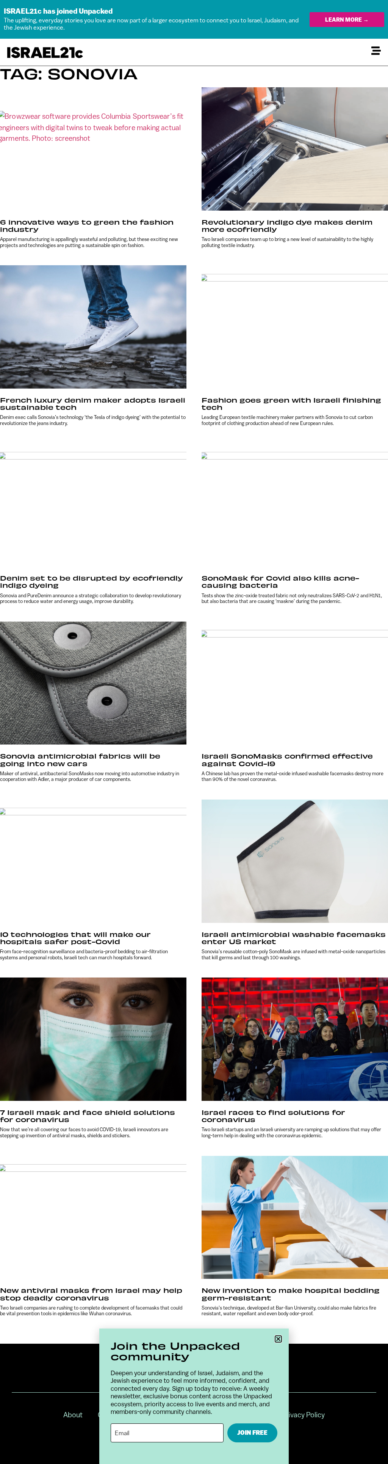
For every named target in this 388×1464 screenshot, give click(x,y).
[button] (278, 1339)
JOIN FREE (252, 1432)
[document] (194, 732)
